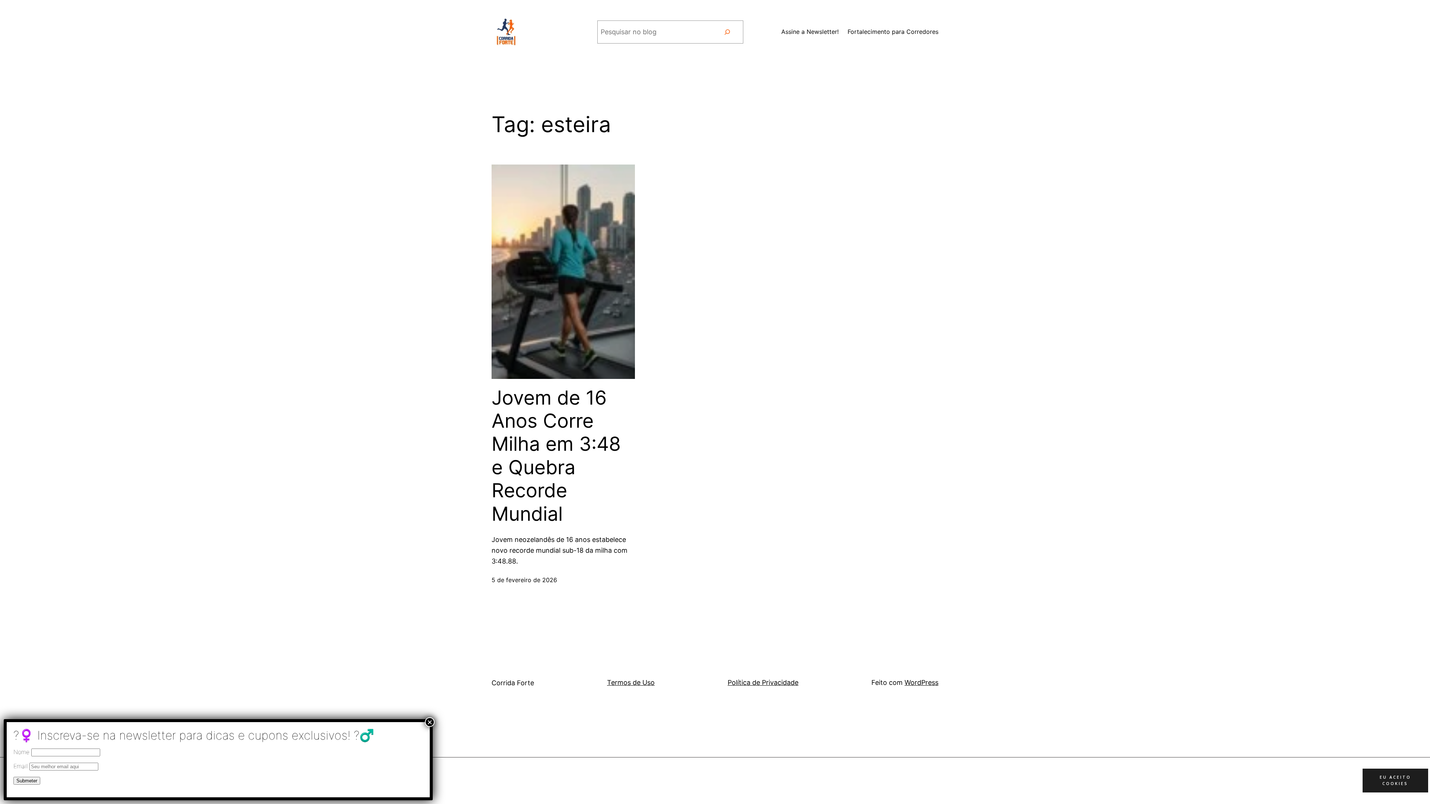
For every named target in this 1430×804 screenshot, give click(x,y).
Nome (21, 752)
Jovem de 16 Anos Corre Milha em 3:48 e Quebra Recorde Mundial (556, 456)
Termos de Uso (631, 682)
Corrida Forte (513, 683)
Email (21, 766)
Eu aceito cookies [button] (1395, 780)
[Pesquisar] (727, 32)
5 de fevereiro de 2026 (524, 580)
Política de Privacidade (763, 682)
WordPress (921, 682)
